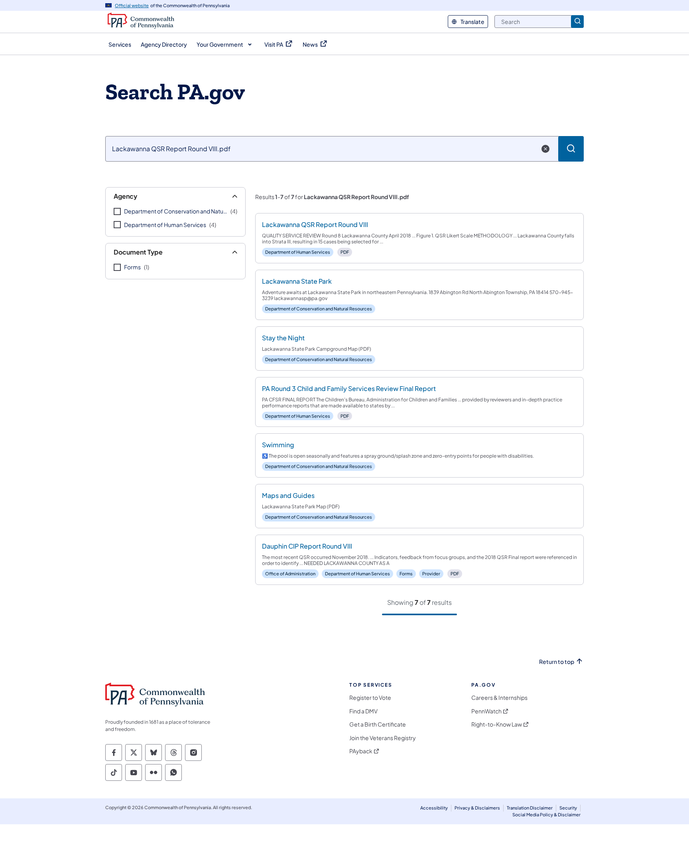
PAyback (360, 751)
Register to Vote (370, 697)
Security (568, 807)
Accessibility (434, 807)
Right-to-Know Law (496, 724)
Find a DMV (363, 711)
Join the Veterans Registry (382, 738)
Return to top (556, 661)
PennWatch (486, 711)
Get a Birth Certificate (377, 724)
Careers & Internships (499, 697)
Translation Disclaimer (530, 807)
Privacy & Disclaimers (477, 807)
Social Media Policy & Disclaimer (546, 814)
